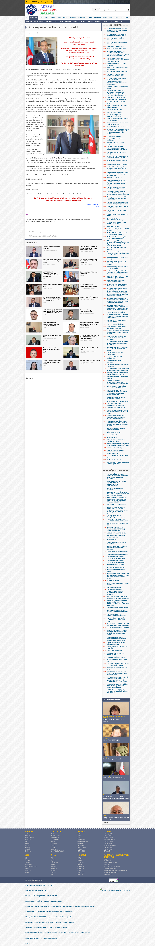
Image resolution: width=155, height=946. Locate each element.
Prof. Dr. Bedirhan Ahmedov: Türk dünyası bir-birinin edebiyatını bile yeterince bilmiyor (117, 30)
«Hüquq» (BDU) (108, 837)
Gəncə (75, 21)
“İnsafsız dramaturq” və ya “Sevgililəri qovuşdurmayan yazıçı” (117, 516)
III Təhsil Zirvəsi (111, 539)
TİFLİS (79, 857)
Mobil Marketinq (112, 437)
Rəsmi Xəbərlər (39, 21)
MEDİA (65, 17)
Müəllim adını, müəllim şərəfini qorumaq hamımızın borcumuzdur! (117, 611)
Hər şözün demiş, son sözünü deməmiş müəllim (116, 536)
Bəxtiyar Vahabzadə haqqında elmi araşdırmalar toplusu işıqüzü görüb (117, 203)
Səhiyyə (53, 866)
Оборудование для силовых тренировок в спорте (116, 440)
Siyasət (53, 861)
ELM (46, 17)
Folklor (79, 834)
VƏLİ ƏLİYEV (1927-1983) (114, 110)
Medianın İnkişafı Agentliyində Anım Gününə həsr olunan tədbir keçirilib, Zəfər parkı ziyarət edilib (117, 272)
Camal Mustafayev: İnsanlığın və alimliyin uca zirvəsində (117, 327)
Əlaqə (126, 17)
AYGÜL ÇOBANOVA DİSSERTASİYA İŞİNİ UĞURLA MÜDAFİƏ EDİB (118, 285)
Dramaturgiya (81, 839)
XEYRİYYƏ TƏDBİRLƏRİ (111, 872)
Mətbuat (53, 841)
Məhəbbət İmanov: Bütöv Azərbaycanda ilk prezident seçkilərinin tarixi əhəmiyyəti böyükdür (115, 592)
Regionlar (98, 21)
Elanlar (27, 868)
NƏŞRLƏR (107, 865)
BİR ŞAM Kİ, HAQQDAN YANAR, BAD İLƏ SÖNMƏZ (116, 321)
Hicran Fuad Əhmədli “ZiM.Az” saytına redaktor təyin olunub (116, 75)
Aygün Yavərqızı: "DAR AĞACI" (116, 312)
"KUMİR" (27, 861)
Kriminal (53, 872)
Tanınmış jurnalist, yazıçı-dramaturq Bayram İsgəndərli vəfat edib (117, 373)
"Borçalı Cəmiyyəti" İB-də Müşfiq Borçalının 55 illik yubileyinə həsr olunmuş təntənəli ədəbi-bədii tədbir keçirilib (117, 423)
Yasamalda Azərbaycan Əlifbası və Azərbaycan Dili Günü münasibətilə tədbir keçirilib (117, 316)
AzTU (111, 21)
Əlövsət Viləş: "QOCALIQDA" (116, 46)
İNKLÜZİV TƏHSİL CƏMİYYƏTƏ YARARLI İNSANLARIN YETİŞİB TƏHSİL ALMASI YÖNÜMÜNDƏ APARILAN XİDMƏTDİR (116, 500)
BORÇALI (80, 861)
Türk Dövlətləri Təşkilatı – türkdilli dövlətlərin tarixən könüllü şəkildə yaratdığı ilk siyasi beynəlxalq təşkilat (117, 632)
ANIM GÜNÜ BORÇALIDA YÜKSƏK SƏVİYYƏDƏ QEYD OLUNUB (117, 277)
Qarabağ (90, 21)
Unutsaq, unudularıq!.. (31, 866)
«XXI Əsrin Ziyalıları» (110, 845)
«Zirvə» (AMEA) (108, 836)
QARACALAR (81, 872)
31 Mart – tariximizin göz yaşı (115, 567)
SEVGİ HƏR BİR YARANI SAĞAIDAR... (114, 357)
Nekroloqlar (28, 864)
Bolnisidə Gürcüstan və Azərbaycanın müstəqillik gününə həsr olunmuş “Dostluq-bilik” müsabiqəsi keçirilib (117, 392)
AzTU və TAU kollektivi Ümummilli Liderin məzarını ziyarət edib (117, 233)
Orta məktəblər (55, 839)
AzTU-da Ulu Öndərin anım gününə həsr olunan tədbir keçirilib (117, 237)
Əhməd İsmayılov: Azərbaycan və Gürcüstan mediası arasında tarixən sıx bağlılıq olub (118, 253)
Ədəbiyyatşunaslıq (83, 841)
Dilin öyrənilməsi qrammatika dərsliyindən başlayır (116, 397)
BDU (117, 21)
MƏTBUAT (107, 832)
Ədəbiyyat (73, 17)
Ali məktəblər (55, 837)
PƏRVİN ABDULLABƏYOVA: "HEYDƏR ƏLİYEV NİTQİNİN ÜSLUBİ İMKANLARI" (118, 691)
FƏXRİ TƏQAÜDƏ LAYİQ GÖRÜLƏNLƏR (116, 870)
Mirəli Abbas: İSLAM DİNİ (114, 650)
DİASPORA (54, 849)
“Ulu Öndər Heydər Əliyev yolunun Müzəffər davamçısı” (117, 207)
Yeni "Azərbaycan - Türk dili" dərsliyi (118, 401)
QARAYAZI (81, 866)
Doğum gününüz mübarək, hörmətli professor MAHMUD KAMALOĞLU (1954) (117, 412)
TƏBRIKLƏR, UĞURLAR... (115, 178)
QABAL (80, 870)
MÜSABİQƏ (81, 851)
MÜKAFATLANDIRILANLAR (112, 866)
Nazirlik (32, 33)
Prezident (29, 21)
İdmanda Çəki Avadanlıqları (115, 448)
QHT (122, 21)
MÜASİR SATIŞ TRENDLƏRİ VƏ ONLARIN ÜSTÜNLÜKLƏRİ (116, 387)
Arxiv (110, 17)
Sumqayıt (68, 21)
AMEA (105, 21)
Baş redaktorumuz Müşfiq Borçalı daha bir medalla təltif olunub (117, 188)
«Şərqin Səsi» (108, 843)
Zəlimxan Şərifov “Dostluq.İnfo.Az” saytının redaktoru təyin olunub (117, 35)
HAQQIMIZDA (108, 874)
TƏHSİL (53, 17)
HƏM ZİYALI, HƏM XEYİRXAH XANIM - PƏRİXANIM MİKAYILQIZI (118, 664)
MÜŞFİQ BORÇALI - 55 (114, 432)
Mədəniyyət (81, 17)
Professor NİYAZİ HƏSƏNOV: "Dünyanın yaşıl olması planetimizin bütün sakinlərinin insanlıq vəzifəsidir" (117, 476)
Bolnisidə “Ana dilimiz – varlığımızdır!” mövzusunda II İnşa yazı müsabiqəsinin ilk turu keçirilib (117, 382)
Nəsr (79, 837)
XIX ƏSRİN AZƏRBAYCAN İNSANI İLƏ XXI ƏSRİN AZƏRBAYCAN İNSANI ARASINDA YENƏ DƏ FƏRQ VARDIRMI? (118, 603)
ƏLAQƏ (27, 872)
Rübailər (80, 849)
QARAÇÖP (81, 868)
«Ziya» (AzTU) (108, 834)
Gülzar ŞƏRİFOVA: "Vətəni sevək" (117, 127)
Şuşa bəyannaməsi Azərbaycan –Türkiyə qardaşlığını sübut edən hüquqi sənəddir (117, 673)
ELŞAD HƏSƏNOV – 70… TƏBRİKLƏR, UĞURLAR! (114, 115)
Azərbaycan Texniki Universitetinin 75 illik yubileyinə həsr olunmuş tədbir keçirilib (117, 198)
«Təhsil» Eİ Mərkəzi (109, 839)
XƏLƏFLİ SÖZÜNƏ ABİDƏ (114, 112)
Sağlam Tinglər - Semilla (114, 460)
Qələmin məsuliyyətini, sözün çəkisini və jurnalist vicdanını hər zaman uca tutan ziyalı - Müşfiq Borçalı (117, 183)
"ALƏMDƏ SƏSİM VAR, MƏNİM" (116, 657)
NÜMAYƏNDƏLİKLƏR (110, 863)
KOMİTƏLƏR (107, 861)
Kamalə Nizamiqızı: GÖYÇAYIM (116, 49)
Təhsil (27, 33)
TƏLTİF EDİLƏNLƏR (110, 868)
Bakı (61, 21)
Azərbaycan (33, 17)
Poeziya (80, 836)
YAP (56, 21)
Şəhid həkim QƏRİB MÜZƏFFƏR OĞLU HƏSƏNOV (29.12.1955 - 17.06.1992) (116, 338)
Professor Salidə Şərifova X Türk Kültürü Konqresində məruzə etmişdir (117, 263)
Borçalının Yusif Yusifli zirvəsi (116, 408)
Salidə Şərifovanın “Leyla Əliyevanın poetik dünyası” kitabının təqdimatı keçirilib (118, 332)
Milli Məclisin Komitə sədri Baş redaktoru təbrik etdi (116, 428)
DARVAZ (80, 874)
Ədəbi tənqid (81, 843)
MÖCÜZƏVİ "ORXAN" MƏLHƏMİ (116, 533)
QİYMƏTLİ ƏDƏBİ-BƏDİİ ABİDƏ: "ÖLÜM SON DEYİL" (116, 223)
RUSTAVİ (80, 859)
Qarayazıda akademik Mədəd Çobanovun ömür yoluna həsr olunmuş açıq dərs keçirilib (116, 417)
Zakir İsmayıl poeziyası (114, 136)
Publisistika (81, 845)
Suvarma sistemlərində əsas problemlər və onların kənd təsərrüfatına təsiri (115, 452)
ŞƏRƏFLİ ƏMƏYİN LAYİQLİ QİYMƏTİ (117, 164)
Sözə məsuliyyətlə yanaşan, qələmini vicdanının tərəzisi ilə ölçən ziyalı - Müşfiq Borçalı (118, 174)
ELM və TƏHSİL (56, 832)
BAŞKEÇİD (81, 863)
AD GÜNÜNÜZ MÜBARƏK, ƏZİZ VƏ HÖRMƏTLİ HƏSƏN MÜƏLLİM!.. (117, 157)
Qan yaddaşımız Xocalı (114, 587)
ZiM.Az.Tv (107, 851)
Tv (121, 17)
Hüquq (53, 859)
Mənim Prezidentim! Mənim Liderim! (118, 607)
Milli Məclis (49, 21)
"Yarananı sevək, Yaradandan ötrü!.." (118, 551)
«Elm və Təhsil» (108, 841)
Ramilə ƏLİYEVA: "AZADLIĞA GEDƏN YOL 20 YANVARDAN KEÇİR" (116, 620)
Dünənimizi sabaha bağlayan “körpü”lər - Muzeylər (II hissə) (116, 557)
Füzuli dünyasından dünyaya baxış (117, 554)
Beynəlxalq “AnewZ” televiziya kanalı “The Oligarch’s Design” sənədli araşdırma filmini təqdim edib (118, 193)
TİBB (59, 17)
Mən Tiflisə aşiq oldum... (114, 226)
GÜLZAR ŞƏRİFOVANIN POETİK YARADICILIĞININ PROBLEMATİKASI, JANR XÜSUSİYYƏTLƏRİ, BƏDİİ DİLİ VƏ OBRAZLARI (117, 81)
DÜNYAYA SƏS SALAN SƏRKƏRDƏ (118, 627)
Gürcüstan (97, 17)
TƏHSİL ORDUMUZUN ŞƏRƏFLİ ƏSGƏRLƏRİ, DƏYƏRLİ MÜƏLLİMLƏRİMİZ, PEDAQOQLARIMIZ (116, 483)
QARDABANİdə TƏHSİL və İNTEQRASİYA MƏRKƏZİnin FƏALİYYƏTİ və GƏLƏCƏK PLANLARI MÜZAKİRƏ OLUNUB (116, 93)
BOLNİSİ (80, 864)
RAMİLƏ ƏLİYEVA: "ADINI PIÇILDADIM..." (115, 353)
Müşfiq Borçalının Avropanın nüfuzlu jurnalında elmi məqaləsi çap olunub (118, 369)
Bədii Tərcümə (82, 847)
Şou (52, 874)
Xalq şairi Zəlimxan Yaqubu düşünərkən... (115, 139)
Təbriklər (27, 863)
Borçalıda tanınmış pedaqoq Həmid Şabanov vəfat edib (117, 123)
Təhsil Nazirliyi (55, 836)
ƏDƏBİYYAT (82, 832)
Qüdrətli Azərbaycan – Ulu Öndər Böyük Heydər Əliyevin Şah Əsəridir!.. (117, 547)
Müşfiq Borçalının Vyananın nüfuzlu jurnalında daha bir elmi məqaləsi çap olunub (117, 343)
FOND (116, 17)
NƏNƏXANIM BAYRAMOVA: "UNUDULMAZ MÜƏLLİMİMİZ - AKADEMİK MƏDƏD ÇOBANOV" (117, 148)
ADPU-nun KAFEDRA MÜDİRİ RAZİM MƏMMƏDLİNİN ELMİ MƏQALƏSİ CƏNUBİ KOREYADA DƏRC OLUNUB (118, 132)
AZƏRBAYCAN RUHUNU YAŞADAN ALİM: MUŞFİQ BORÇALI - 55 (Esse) (118, 444)
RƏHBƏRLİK (107, 859)
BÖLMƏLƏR (29, 832)
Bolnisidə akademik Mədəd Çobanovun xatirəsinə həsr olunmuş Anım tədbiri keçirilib (118, 60)
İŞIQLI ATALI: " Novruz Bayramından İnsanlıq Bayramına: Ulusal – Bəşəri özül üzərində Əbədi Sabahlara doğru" (118, 576)
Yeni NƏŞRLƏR (108, 847)
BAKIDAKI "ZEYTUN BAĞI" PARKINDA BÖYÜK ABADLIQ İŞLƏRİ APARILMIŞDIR (116, 529)
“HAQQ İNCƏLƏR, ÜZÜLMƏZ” (116, 324)
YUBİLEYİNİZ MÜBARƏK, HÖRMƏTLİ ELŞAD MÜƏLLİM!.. (118, 119)
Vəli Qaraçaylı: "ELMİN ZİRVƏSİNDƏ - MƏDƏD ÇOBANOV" (118, 463)
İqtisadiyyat (54, 863)
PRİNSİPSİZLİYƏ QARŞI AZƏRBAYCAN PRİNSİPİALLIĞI (116, 615)
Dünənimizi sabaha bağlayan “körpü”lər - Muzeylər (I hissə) (116, 561)
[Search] (128, 9)
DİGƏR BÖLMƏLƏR (57, 851)
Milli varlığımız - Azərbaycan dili (116, 504)
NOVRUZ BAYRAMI (113, 580)
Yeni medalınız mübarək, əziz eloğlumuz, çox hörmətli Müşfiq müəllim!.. (116, 168)
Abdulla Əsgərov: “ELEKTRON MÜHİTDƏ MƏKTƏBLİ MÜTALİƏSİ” (117, 520)
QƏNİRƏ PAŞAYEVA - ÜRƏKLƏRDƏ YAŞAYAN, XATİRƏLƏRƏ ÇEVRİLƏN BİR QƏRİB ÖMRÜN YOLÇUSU (118, 493)
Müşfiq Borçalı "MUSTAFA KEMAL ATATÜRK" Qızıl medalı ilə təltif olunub (117, 349)
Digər (104, 17)
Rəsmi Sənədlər (29, 837)
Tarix (52, 857)
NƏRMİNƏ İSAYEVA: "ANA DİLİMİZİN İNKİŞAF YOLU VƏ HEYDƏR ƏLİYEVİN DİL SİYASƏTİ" (118, 686)
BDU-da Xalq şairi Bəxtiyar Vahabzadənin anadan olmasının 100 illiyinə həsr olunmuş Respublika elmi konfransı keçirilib (118, 243)
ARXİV (53, 847)
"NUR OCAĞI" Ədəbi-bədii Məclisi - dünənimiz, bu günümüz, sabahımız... (118, 597)
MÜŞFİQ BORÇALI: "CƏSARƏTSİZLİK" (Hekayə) (115, 219)
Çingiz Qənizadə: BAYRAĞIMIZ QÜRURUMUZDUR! (116, 643)
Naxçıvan (82, 21)
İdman (53, 870)
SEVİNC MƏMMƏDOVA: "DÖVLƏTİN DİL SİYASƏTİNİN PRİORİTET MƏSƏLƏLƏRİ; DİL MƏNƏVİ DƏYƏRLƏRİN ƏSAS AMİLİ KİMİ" (118, 679)
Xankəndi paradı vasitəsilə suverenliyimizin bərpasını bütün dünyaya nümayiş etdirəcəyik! (116, 639)
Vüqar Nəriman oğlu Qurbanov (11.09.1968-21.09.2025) (116, 281)
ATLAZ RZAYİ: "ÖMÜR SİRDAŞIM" (117, 72)
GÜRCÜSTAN (82, 855)
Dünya (90, 17)
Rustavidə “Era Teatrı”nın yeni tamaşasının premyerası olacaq (116, 98)
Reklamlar (28, 870)
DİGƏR (27, 855)
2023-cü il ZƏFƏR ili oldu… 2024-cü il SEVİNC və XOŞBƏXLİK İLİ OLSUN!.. (118, 624)
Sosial (53, 864)
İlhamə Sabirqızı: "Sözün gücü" (116, 564)
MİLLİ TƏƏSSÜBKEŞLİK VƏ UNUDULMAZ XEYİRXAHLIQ (115, 404)
